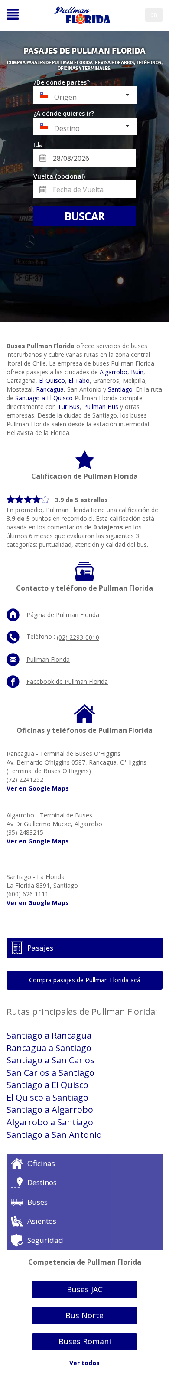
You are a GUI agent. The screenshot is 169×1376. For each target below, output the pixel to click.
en (153, 14)
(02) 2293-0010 (78, 637)
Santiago (120, 389)
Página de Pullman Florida (62, 615)
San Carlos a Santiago (50, 1073)
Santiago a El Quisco (44, 398)
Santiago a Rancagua (48, 1035)
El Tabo (79, 380)
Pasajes (40, 948)
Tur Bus (69, 406)
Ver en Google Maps (37, 788)
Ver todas (84, 1363)
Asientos (41, 1221)
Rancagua (50, 389)
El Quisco (52, 380)
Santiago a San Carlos (50, 1060)
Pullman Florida (48, 659)
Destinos (42, 1182)
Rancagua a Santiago (48, 1048)
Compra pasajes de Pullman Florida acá (84, 980)
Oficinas (41, 1163)
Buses (37, 1202)
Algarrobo (113, 372)
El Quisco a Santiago (47, 1097)
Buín (137, 372)
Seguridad (45, 1240)
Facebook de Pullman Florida (67, 681)
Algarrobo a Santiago (49, 1122)
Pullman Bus (100, 406)
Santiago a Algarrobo (49, 1109)
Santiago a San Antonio (54, 1135)
